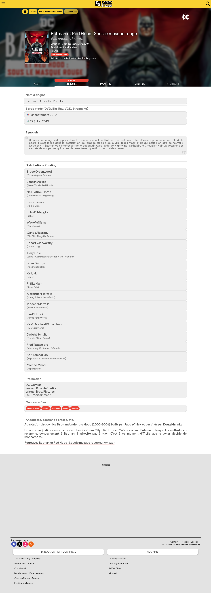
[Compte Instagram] (25, 544)
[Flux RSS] (31, 544)
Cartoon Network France (26, 578)
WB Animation (59, 54)
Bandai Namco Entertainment (29, 573)
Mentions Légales (190, 542)
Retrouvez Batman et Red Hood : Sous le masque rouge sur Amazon (70, 442)
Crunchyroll (20, 568)
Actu (37, 84)
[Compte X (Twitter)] (19, 544)
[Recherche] (207, 4)
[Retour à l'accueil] (104, 4)
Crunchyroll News (117, 558)
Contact (174, 542)
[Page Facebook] (14, 544)
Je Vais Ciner (115, 568)
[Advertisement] (105, 497)
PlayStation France (23, 583)
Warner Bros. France (24, 563)
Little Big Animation (118, 563)
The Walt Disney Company (27, 558)
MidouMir (113, 573)
